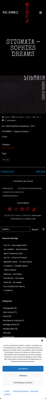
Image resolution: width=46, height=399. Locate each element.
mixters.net (30, 218)
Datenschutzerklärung (21, 391)
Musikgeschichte (10, 324)
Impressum (34, 391)
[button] (42, 340)
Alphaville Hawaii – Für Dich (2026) (18, 261)
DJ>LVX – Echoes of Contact (15, 257)
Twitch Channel (10, 270)
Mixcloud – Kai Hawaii (13, 274)
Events (5, 316)
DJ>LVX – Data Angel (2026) (15, 245)
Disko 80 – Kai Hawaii (12, 282)
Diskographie (8, 147)
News (5, 333)
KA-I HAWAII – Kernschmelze (15, 249)
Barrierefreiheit (11, 196)
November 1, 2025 (22, 117)
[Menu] (40, 13)
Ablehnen (23, 375)
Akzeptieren (23, 368)
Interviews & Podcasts (12, 320)
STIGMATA (8, 290)
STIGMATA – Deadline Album (16, 266)
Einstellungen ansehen (23, 382)
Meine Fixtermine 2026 (13, 253)
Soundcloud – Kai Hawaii (14, 278)
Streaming (7, 337)
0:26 (37, 117)
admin (7, 117)
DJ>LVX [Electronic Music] (14, 286)
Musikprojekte (9, 328)
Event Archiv (8, 312)
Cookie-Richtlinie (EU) (13, 192)
